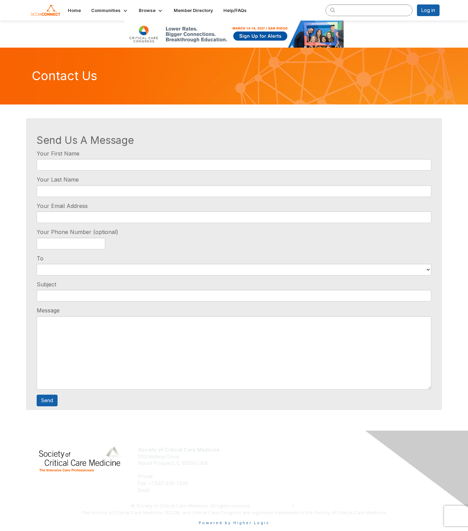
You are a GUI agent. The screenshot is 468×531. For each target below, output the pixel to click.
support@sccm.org (173, 490)
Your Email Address (62, 205)
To (40, 258)
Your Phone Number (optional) (77, 232)
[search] (332, 9)
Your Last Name (58, 179)
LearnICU (346, 456)
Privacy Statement (272, 505)
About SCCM (251, 450)
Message (48, 310)
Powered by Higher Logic (234, 522)
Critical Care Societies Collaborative (376, 470)
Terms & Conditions (316, 505)
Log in (428, 10)
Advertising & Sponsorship (266, 463)
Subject (46, 284)
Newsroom (249, 456)
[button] (110, 10)
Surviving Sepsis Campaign (366, 463)
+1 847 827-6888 (175, 476)
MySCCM (346, 450)
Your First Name (58, 153)
